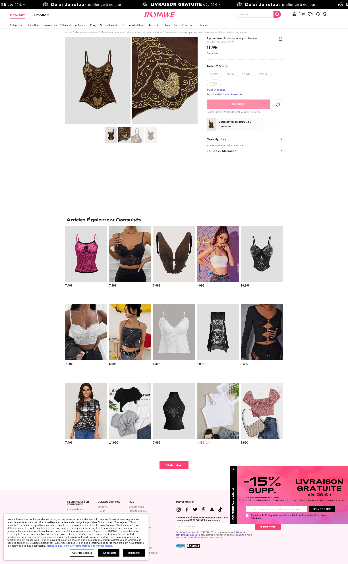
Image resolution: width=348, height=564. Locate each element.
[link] (174, 4)
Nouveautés (50, 25)
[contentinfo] (68, 285)
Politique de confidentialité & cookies (286, 515)
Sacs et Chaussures (184, 25)
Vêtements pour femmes (73, 25)
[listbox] (294, 14)
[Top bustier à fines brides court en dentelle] (130, 254)
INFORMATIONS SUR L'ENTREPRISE (78, 503)
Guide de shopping (109, 502)
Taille (215, 66)
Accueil (68, 32)
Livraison (102, 507)
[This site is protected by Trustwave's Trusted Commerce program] (180, 546)
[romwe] (159, 14)
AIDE (131, 502)
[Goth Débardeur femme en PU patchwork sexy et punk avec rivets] (262, 254)
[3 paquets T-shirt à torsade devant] (130, 411)
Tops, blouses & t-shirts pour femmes (144, 32)
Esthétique (34, 25)
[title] (174, 219)
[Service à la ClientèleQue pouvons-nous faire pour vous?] (318, 14)
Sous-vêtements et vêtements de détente (122, 25)
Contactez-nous (136, 507)
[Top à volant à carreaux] (86, 411)
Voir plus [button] (174, 465)
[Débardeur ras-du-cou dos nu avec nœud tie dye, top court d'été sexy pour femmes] (130, 332)
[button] (278, 104)
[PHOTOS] (131, 81)
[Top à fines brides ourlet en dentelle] (86, 332)
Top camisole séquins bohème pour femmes (232, 38)
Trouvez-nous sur (185, 502)
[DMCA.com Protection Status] (193, 546)
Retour (101, 511)
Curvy (93, 25)
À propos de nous (75, 509)
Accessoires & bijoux (159, 25)
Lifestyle (203, 25)
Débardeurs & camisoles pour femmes (183, 32)
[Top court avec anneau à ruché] (262, 332)
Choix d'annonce (149, 552)
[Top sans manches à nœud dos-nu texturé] (174, 254)
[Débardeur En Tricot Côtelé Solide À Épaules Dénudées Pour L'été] (218, 411)
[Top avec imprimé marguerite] (262, 411)
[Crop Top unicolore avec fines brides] (218, 254)
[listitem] (86, 263)
